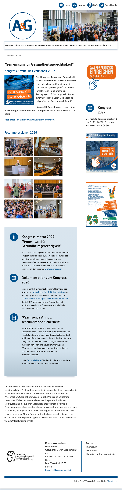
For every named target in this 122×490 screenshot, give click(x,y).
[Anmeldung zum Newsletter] (102, 157)
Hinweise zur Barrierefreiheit (100, 454)
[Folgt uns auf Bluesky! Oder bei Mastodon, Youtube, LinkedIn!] (102, 136)
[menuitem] (9, 45)
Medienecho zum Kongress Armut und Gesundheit (45, 298)
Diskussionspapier (53, 269)
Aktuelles (9, 45)
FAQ (95, 5)
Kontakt (82, 5)
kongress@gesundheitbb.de (58, 470)
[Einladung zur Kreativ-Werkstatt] (102, 204)
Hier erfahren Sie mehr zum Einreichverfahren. (29, 119)
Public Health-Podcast (82, 45)
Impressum (91, 446)
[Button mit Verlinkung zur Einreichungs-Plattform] (102, 78)
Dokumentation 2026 (45, 45)
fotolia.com (113, 481)
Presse (68, 45)
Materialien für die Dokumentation (49, 292)
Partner (60, 45)
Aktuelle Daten (35, 360)
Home (67, 5)
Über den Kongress (24, 45)
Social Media (111, 5)
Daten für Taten (103, 45)
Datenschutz (92, 450)
